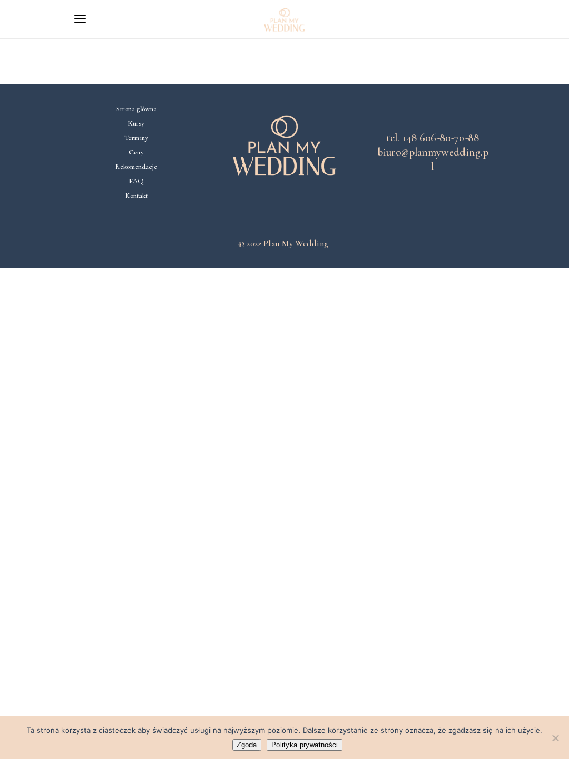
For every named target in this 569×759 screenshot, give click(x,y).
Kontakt (136, 195)
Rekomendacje (136, 166)
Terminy (136, 137)
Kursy (136, 123)
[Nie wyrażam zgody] (555, 737)
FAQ (136, 181)
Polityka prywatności (304, 745)
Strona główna (136, 108)
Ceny (136, 152)
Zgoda (247, 745)
